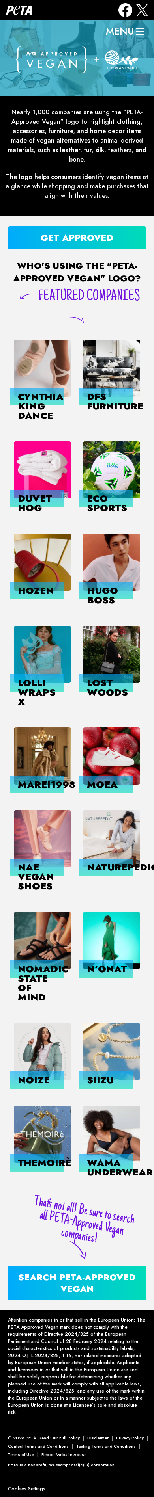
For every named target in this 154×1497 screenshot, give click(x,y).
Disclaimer (98, 1438)
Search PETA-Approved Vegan (77, 1283)
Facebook (125, 10)
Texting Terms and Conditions (106, 1446)
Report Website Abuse (63, 1454)
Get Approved (77, 237)
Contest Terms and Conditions (38, 1446)
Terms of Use (21, 1454)
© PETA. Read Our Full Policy (44, 1438)
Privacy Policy (130, 1438)
